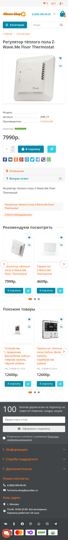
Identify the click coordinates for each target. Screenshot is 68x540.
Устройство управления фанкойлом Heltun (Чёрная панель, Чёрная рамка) (17, 356)
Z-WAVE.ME (46, 121)
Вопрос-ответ (35, 179)
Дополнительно (19, 469)
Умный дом (23, 33)
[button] (30, 299)
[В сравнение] (60, 66)
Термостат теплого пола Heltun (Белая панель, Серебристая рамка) (50, 356)
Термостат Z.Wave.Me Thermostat (44, 270)
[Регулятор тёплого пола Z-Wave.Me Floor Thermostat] (18, 248)
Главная (7, 33)
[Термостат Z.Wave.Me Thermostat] (50, 248)
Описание (16, 171)
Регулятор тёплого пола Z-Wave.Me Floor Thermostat (17, 270)
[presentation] (4, 264)
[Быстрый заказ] (51, 149)
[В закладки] (60, 58)
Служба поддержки (22, 459)
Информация (17, 449)
